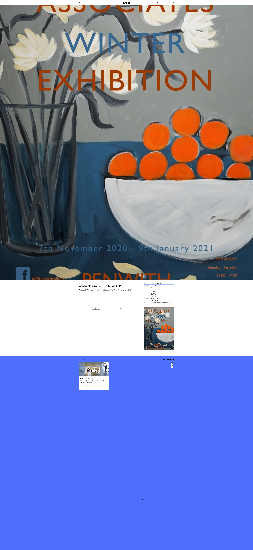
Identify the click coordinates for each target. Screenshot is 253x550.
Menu (158, 2)
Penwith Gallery (155, 285)
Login (165, 2)
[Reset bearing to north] (172, 367)
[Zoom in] (172, 364)
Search (172, 2)
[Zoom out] (172, 365)
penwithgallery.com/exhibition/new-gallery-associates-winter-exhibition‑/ (161, 303)
